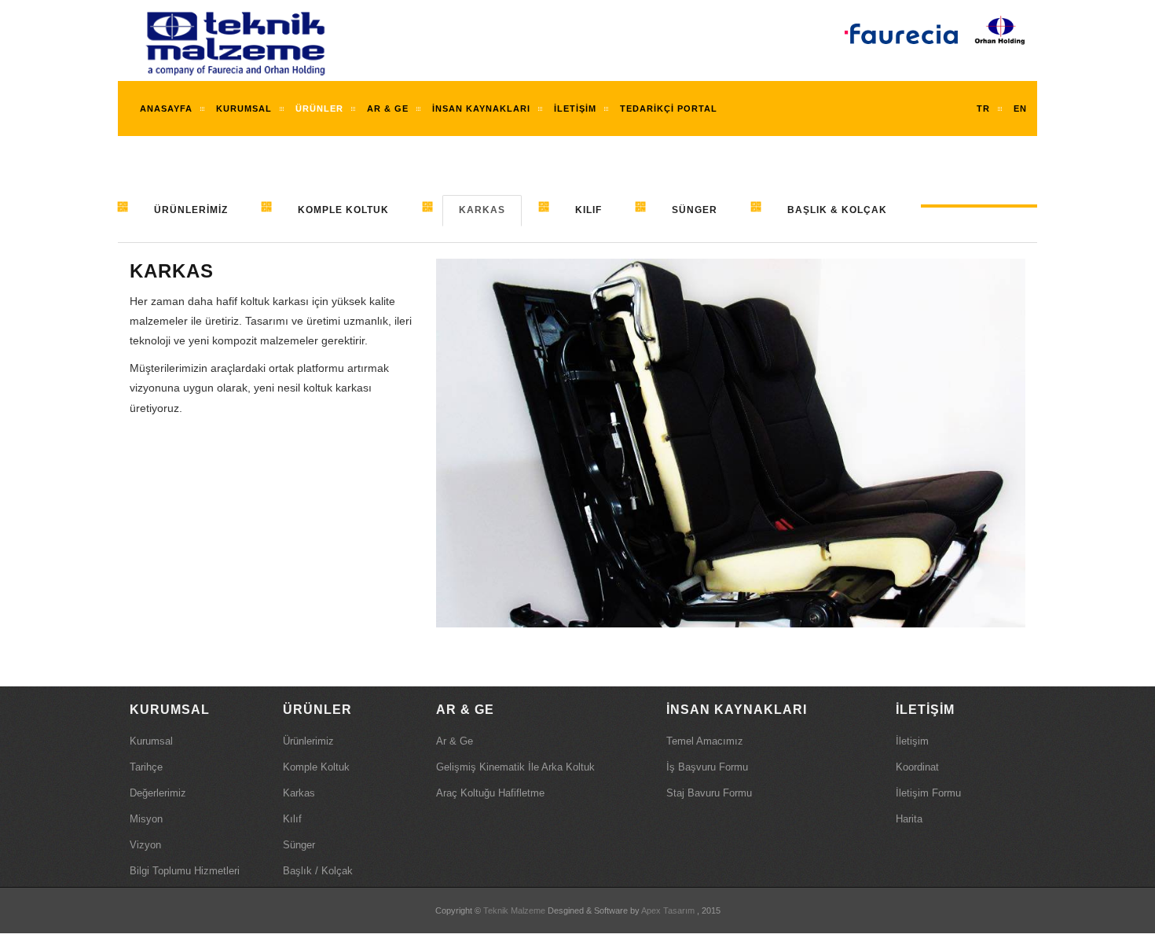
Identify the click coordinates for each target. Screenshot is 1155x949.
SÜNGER (694, 209)
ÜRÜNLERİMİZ (191, 209)
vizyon (145, 845)
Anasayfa (166, 108)
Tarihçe (146, 767)
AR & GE (388, 108)
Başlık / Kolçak (318, 871)
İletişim (575, 108)
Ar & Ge (454, 741)
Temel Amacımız (704, 741)
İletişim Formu (928, 793)
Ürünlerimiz (308, 741)
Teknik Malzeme (514, 910)
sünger (299, 845)
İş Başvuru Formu (707, 767)
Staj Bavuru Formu (709, 793)
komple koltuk (316, 767)
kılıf (292, 819)
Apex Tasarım (668, 910)
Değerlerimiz (158, 793)
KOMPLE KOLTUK (343, 209)
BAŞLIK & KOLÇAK (837, 209)
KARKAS (482, 209)
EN (1020, 108)
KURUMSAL (244, 108)
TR (983, 108)
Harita (909, 819)
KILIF (588, 209)
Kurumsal (151, 741)
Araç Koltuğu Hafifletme (490, 793)
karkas (299, 793)
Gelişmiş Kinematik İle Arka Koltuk (515, 767)
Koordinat (917, 767)
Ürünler (319, 108)
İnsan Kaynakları (481, 108)
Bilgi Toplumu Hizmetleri (185, 871)
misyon (146, 819)
